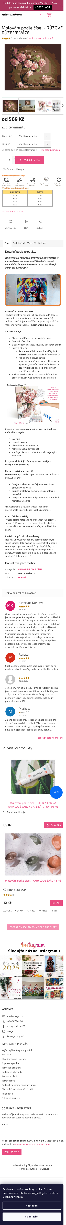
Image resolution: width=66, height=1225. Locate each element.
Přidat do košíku (32, 160)
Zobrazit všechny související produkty (33, 927)
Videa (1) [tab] (31, 243)
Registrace (7, 1094)
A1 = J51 (7, 911)
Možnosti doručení (50, 150)
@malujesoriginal (15, 1036)
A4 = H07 (43, 911)
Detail (56, 902)
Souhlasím (31, 1217)
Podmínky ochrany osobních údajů (19, 1085)
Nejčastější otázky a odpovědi (17, 1050)
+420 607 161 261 (15, 1021)
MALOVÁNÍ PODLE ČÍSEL (30, 569)
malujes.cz (12, 1031)
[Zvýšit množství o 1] (13, 158)
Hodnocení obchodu (12, 1072)
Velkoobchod (8, 1081)
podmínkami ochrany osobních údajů (32, 1144)
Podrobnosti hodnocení (41, 38)
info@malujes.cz (15, 1016)
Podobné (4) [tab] (19, 243)
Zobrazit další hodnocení (50, 738)
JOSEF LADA (42, 7)
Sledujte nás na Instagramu (34, 951)
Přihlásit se (11, 1152)
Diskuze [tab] (42, 243)
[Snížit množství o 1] (13, 162)
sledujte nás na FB (16, 1026)
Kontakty (6, 1054)
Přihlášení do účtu (11, 1098)
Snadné (22, 577)
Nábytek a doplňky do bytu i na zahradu (32, 1165)
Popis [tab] (7, 243)
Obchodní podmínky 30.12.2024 (17, 1089)
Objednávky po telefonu (14, 1059)
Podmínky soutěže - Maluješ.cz (33, 1169)
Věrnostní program (11, 1068)
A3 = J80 (31, 911)
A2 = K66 (19, 911)
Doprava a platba (10, 1063)
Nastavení (32, 1206)
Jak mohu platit (9, 1076)
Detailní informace (11, 211)
